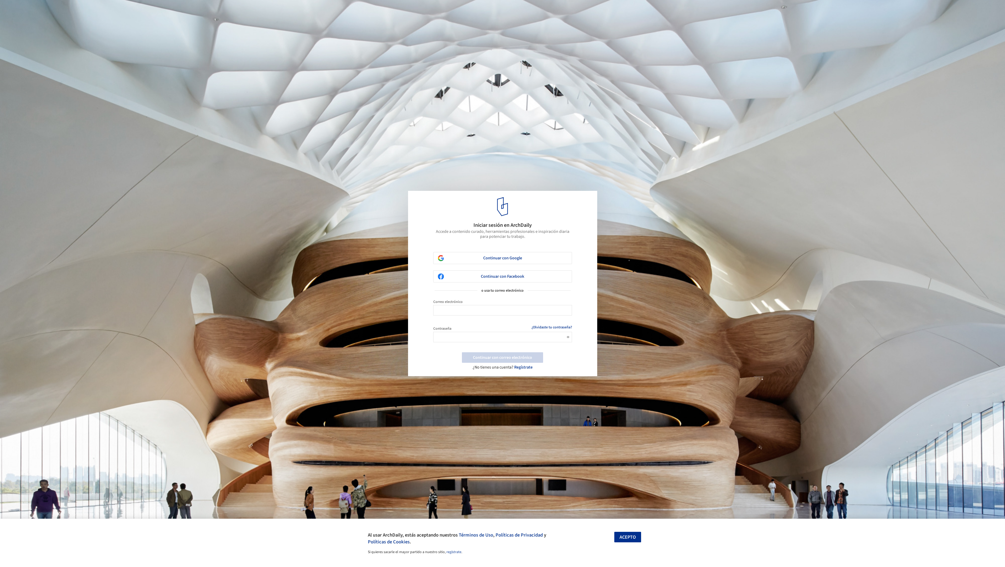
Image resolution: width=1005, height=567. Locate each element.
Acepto (628, 537)
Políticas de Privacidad (519, 535)
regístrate (453, 552)
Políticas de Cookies (389, 541)
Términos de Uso (476, 535)
